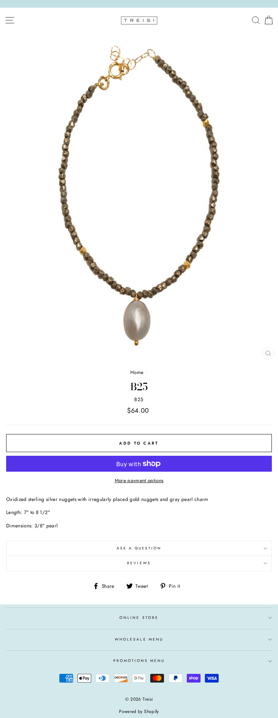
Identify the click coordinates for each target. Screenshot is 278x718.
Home (136, 372)
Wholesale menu (139, 639)
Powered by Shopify (139, 711)
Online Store (139, 617)
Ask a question (139, 548)
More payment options (139, 480)
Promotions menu (139, 660)
